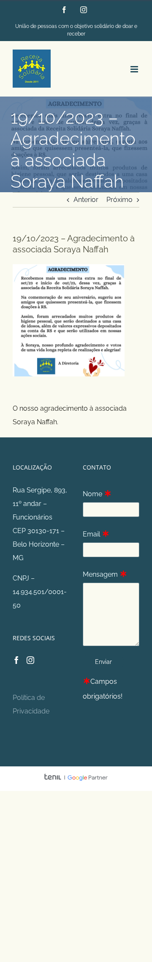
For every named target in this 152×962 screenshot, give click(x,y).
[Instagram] (30, 660)
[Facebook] (16, 660)
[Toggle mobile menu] (134, 69)
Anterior (85, 200)
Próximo (119, 200)
